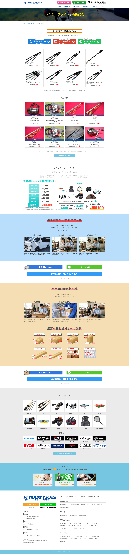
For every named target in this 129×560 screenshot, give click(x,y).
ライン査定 (85, 267)
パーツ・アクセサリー (65, 528)
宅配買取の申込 (45, 372)
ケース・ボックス (89, 525)
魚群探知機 (62, 525)
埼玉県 (26, 514)
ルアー (88, 523)
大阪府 (26, 521)
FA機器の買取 (82, 538)
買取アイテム (87, 6)
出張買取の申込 (45, 267)
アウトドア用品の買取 (65, 536)
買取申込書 (99, 504)
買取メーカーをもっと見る (64, 453)
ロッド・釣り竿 (63, 523)
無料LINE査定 (48, 504)
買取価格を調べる (31, 504)
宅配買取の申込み (75, 504)
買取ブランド (96, 6)
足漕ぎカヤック (71, 525)
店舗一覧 (93, 504)
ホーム (59, 6)
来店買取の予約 (85, 504)
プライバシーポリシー (94, 496)
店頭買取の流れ (82, 515)
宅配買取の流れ (77, 6)
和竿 (71, 523)
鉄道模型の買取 (95, 536)
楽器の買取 (87, 536)
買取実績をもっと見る (64, 155)
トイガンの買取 (63, 538)
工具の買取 (90, 538)
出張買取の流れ (67, 6)
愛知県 (26, 532)
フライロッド (83, 528)
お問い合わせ (69, 496)
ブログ (70, 541)
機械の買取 (98, 538)
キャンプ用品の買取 (77, 536)
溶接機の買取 (63, 541)
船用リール (82, 523)
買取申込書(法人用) (64, 507)
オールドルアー (95, 523)
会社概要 (83, 496)
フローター (79, 525)
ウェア (96, 525)
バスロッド (75, 528)
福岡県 (26, 527)
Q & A (103, 6)
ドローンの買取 (73, 538)
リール (75, 523)
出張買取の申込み (64, 504)
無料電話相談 (64, 274)
